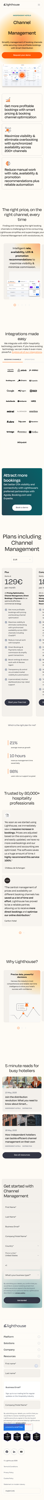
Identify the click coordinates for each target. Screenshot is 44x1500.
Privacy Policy (9, 1472)
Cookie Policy (8, 1478)
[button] (22, 1336)
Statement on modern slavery (14, 1484)
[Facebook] (7, 1452)
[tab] (12, 359)
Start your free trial (17, 702)
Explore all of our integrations (27, 352)
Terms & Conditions (11, 1466)
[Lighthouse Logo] (12, 4)
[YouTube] (21, 1452)
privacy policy (20, 1293)
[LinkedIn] (14, 1452)
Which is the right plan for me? (22, 725)
